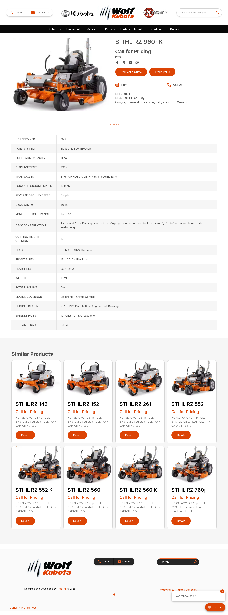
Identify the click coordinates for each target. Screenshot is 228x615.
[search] (218, 12)
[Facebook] (114, 594)
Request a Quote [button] (131, 72)
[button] (16, 13)
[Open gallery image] (62, 74)
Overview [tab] (114, 124)
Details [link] (25, 435)
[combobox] (199, 13)
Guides (174, 29)
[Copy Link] (137, 62)
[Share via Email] (131, 62)
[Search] (195, 561)
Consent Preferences (23, 607)
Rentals (125, 29)
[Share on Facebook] (117, 62)
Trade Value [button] (162, 72)
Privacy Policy (166, 589)
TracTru (61, 588)
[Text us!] (215, 607)
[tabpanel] (62, 75)
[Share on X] (124, 62)
